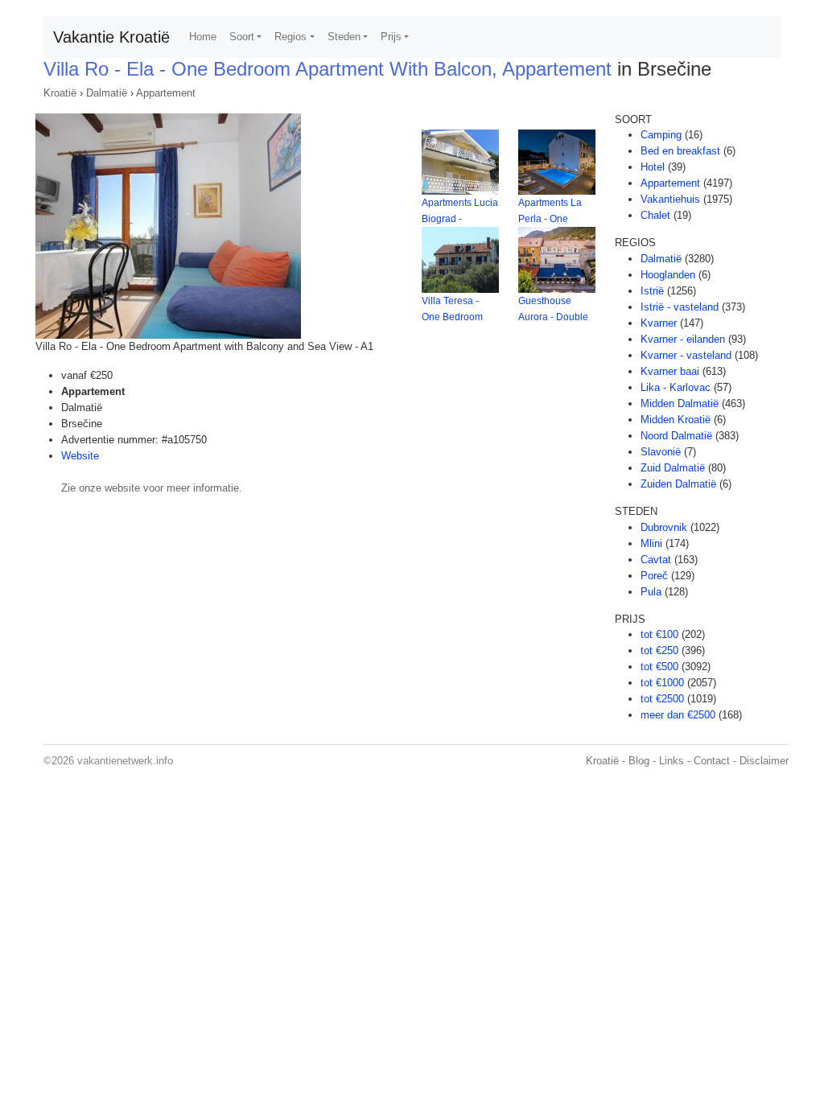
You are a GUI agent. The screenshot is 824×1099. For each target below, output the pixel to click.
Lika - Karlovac (676, 387)
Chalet (655, 215)
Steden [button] (344, 37)
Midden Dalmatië (680, 403)
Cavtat (656, 560)
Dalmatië (106, 93)
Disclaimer (764, 761)
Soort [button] (241, 37)
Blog (638, 761)
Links (671, 761)
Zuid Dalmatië (673, 468)
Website (80, 456)
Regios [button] (290, 37)
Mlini (651, 543)
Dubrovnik (664, 527)
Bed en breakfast (680, 151)
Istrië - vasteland (680, 307)
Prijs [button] (391, 37)
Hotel (653, 167)
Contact (712, 761)
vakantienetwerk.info (125, 761)
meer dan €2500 (678, 715)
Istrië (652, 291)
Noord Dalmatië (676, 436)
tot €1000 (662, 683)
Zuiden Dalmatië (678, 484)
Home (202, 37)
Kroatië (59, 93)
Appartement (166, 93)
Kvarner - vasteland (686, 355)
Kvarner (659, 323)
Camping (661, 135)
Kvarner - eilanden (683, 339)
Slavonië (661, 452)
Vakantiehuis (670, 199)
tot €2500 (662, 699)
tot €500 (659, 667)
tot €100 (659, 634)
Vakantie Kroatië (111, 37)
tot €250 (659, 650)
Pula (651, 592)
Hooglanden (668, 275)
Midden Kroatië (676, 420)
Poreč (654, 576)
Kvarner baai (670, 371)
